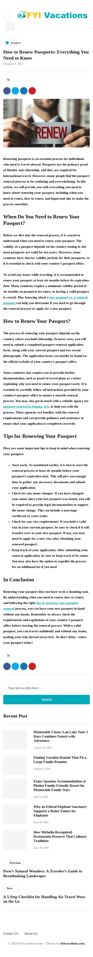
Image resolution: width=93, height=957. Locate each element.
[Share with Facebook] (7, 91)
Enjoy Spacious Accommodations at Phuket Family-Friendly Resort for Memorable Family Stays (60, 785)
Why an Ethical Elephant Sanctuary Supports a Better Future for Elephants (60, 811)
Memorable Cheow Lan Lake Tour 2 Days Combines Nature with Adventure (61, 736)
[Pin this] (32, 91)
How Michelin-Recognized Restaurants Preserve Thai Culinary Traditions (60, 836)
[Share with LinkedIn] (23, 91)
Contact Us (10, 933)
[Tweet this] (15, 91)
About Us (30, 933)
